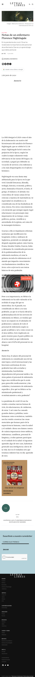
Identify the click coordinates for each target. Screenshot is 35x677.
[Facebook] (3, 64)
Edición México (8, 491)
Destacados (4, 645)
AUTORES (23, 528)
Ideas (3, 624)
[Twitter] (5, 64)
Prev (4, 478)
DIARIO (4, 578)
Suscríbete (7, 493)
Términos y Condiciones (17, 676)
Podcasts (4, 634)
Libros (3, 597)
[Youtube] (8, 665)
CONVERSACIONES (7, 605)
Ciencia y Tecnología (6, 586)
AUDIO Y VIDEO (6, 630)
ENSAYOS (4, 619)
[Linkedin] (8, 64)
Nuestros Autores (6, 659)
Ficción (3, 616)
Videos (3, 632)
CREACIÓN (4, 611)
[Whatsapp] (10, 64)
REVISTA (4, 638)
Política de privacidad (28, 676)
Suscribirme (4, 653)
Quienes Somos (5, 657)
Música (3, 599)
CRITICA (4, 592)
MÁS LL (4, 649)
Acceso (3, 651)
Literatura (4, 589)
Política (3, 582)
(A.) (17, 517)
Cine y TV (4, 595)
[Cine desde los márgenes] (14, 476)
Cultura (4, 32)
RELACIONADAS (8, 528)
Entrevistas (4, 607)
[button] (3, 4)
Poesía (3, 613)
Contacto (4, 661)
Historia (3, 622)
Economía (4, 584)
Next (25, 478)
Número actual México (7, 640)
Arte (3, 601)
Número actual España (7, 643)
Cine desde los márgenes (14, 488)
